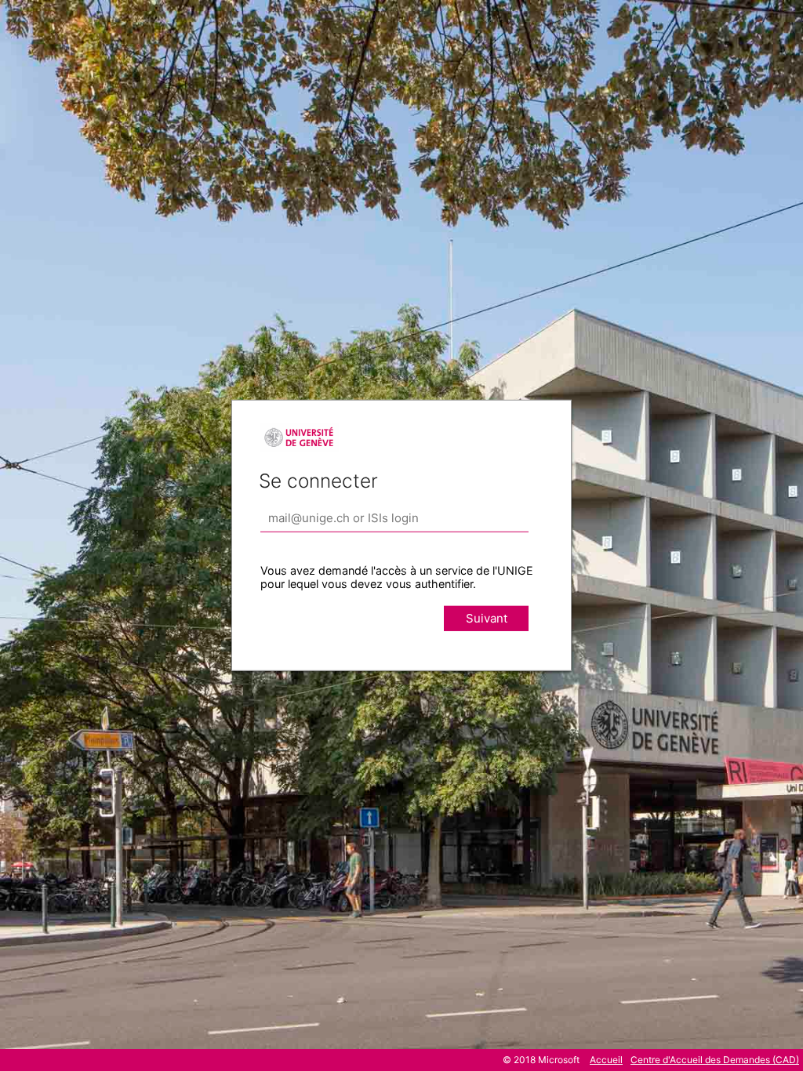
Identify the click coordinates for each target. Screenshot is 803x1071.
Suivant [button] (486, 618)
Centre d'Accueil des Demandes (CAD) (714, 1060)
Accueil (606, 1060)
